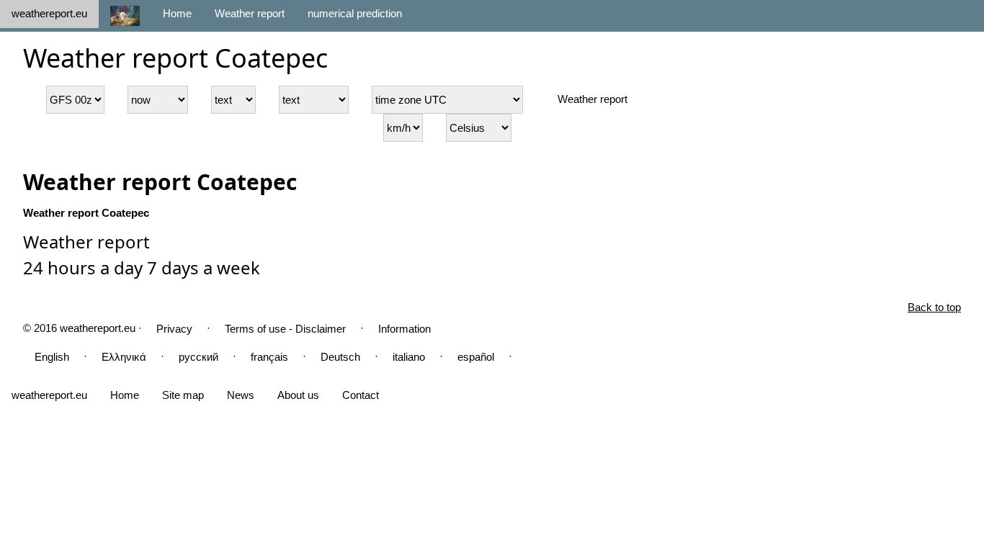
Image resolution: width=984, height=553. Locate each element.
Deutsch (340, 357)
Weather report (250, 13)
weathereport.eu (49, 13)
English (52, 357)
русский (198, 357)
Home (177, 13)
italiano (409, 357)
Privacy (174, 329)
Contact (360, 395)
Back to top (934, 307)
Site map (183, 395)
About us (298, 395)
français (269, 357)
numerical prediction (355, 13)
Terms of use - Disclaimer (285, 329)
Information (404, 329)
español (475, 357)
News (240, 395)
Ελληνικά (124, 357)
